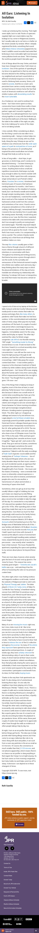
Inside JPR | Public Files (10, 871)
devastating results (25, 94)
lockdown (5, 69)
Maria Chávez (11, 49)
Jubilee (23, 584)
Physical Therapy (10, 584)
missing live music (20, 625)
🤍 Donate (19, 824)
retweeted (20, 49)
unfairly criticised (25, 653)
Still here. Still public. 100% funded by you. (19, 813)
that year (30, 530)
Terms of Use (8, 867)
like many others (26, 314)
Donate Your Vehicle (10, 888)
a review (20, 181)
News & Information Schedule (12, 908)
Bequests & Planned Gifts (11, 892)
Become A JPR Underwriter (12, 884)
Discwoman (15, 645)
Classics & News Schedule (11, 900)
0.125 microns (26, 748)
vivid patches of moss (24, 146)
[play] (3, 931)
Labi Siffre (14, 340)
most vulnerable (11, 97)
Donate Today (8, 879)
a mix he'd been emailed (21, 418)
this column (13, 245)
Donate (33, 3)
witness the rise (15, 642)
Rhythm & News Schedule (11, 904)
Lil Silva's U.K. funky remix (16, 587)
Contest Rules (8, 875)
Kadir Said (7, 454)
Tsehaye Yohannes (21, 456)
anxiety (11, 84)
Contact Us (7, 863)
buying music (25, 673)
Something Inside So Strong (22, 342)
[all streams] (36, 930)
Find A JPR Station (9, 896)
